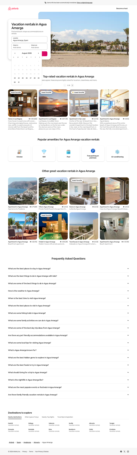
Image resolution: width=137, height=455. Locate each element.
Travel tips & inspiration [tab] (65, 417)
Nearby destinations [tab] (15, 417)
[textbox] (20, 47)
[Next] (72, 85)
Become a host (122, 8)
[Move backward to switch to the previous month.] (15, 53)
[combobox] (29, 40)
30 (15, 82)
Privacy (24, 451)
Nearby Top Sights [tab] (48, 417)
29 (38, 78)
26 (26, 78)
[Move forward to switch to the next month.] (38, 53)
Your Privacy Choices (42, 451)
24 (19, 78)
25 (23, 78)
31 (18, 82)
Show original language (84, 3)
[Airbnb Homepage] (13, 8)
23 (15, 78)
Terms (31, 451)
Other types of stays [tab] (32, 417)
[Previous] (64, 85)
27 (30, 78)
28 (34, 78)
